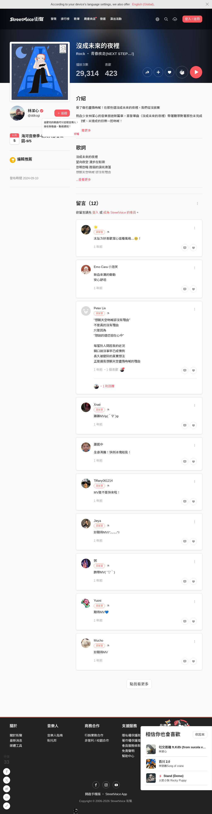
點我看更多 (139, 684)
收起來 (200, 734)
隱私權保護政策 (133, 735)
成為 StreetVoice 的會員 (119, 212)
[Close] (207, 4)
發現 (54, 18)
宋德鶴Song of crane (171, 765)
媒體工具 (16, 745)
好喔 (76, 134)
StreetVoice (27, 19)
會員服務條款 (131, 745)
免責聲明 (128, 751)
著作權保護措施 (133, 740)
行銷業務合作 (94, 735)
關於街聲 (16, 735)
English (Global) (143, 4)
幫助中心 (128, 756)
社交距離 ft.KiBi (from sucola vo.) (182, 747)
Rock (80, 54)
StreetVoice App (116, 794)
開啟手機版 (93, 794)
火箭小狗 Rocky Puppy (173, 780)
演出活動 (116, 18)
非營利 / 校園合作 (97, 740)
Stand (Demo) (173, 776)
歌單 (77, 18)
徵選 (103, 18)
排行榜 (65, 18)
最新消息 (16, 740)
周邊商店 (90, 18)
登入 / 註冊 (192, 19)
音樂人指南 (55, 735)
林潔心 (163, 751)
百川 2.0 (164, 761)
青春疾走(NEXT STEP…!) (112, 54)
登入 (95, 212)
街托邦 (52, 740)
